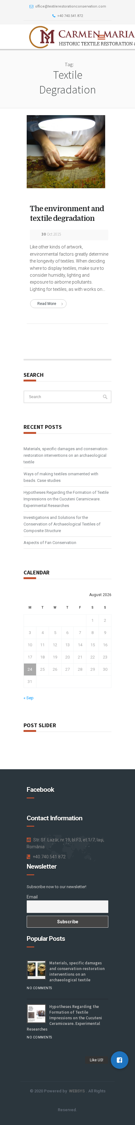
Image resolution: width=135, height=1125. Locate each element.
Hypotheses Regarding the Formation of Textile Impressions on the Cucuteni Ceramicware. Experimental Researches (66, 499)
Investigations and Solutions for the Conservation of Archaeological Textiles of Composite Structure (62, 524)
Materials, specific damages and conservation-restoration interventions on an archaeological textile (66, 455)
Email (32, 896)
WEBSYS (77, 1091)
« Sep (29, 698)
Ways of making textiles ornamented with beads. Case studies (61, 477)
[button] (119, 1060)
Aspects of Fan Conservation (50, 542)
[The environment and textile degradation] (66, 151)
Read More (46, 303)
